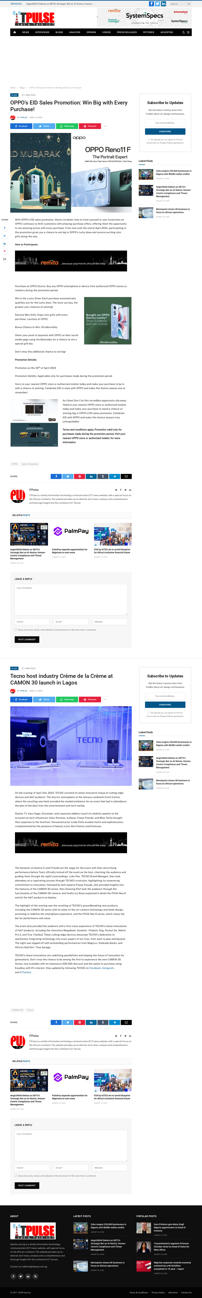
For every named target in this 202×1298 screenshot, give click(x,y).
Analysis (74, 32)
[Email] (5, 259)
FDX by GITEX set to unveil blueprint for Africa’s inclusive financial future (112, 551)
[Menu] (188, 32)
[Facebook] (5, 228)
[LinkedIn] (5, 243)
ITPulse (23, 118)
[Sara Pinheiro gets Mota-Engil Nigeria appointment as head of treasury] (144, 1227)
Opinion (91, 32)
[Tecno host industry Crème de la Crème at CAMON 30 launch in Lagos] (71, 746)
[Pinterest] (5, 251)
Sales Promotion (30, 464)
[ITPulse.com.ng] (33, 18)
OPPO (15, 464)
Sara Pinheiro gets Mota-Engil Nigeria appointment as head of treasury (170, 1227)
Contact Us (186, 1292)
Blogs (59, 32)
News (25, 32)
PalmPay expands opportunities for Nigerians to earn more (69, 551)
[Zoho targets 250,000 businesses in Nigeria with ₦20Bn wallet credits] (146, 174)
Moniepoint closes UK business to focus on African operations (173, 211)
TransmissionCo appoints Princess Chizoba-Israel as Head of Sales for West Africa (171, 1246)
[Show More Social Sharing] (105, 126)
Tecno (30, 1010)
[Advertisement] (101, 61)
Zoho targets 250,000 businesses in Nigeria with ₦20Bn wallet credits (174, 172)
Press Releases (127, 32)
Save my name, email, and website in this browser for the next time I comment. (57, 630)
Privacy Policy (166, 143)
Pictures (148, 32)
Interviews (42, 32)
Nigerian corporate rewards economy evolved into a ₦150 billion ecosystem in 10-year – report (172, 1265)
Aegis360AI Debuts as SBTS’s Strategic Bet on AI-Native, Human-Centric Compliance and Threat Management (61, 4)
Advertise (166, 32)
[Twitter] (5, 236)
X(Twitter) (25, 972)
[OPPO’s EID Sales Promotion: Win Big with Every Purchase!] (71, 172)
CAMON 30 (17, 1010)
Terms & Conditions (139, 1292)
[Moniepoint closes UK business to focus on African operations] (146, 212)
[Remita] (144, 26)
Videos (106, 32)
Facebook (95, 968)
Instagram (108, 968)
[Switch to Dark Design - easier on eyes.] (184, 32)
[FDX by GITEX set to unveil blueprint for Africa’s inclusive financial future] (113, 534)
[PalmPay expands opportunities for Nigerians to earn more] (71, 534)
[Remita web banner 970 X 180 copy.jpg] (71, 270)
